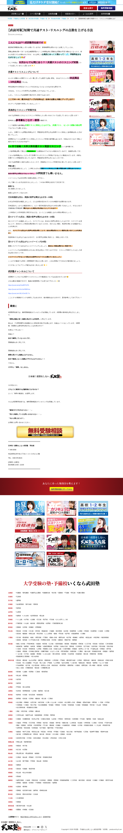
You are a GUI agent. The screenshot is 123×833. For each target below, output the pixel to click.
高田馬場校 (59, 643)
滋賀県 (10, 715)
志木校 (66, 631)
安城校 (51, 705)
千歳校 (67, 592)
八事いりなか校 (51, 702)
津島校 (105, 705)
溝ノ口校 (43, 663)
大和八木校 (62, 738)
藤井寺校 (50, 728)
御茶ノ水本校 (21, 643)
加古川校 (70, 731)
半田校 (107, 702)
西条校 (31, 757)
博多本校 (35, 780)
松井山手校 (35, 719)
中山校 (36, 663)
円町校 (60, 719)
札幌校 (19, 592)
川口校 (31, 631)
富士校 (44, 698)
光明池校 (35, 728)
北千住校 (87, 646)
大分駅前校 (20, 798)
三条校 (38, 671)
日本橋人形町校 (34, 651)
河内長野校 (37, 725)
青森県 (10, 597)
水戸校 (26, 619)
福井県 (10, 683)
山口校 (19, 761)
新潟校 (19, 671)
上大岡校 (57, 663)
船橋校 (75, 637)
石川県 (10, 679)
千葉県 (10, 637)
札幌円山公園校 (36, 592)
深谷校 (19, 633)
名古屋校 (19, 702)
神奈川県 (11, 660)
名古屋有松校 (21, 707)
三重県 (10, 711)
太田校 (25, 627)
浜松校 (25, 698)
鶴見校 (89, 663)
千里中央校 (108, 722)
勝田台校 (62, 637)
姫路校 (19, 731)
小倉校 (28, 780)
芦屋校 (56, 731)
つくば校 (19, 619)
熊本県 (10, 794)
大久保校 (55, 734)
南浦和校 (73, 631)
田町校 (81, 643)
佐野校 (48, 623)
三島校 (50, 698)
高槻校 (52, 722)
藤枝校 (38, 698)
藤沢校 (40, 660)
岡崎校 (26, 702)
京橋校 (58, 725)
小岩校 (19, 649)
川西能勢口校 (27, 734)
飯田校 (40, 691)
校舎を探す (88, 8)
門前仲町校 (30, 643)
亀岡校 (89, 719)
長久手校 (33, 705)
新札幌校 (26, 592)
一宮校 (101, 702)
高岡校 (25, 675)
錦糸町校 (19, 646)
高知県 (10, 776)
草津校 (46, 715)
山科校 (54, 719)
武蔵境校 (79, 654)
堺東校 (39, 722)
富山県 (10, 675)
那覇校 (19, 809)
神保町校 (32, 649)
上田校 (34, 691)
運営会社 (27, 830)
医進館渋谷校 (96, 651)
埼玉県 (10, 631)
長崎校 (19, 790)
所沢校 (38, 631)
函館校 (60, 592)
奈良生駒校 (37, 738)
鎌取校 (60, 640)
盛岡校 (19, 600)
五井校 (54, 640)
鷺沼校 (99, 665)
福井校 (19, 683)
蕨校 (55, 633)
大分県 (10, 798)
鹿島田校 (70, 665)
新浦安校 (26, 637)
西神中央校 (104, 731)
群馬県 (10, 627)
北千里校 (43, 728)
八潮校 (83, 633)
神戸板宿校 (78, 731)
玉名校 (36, 794)
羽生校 (61, 633)
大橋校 (95, 780)
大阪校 (19, 722)
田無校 (75, 649)
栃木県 (10, 623)
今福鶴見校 (66, 725)
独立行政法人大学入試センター (31, 817)
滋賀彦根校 (38, 715)
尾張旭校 (71, 705)
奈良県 (10, 738)
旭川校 (54, 592)
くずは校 (98, 725)
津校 (18, 711)
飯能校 (25, 633)
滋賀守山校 (29, 715)
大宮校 (25, 631)
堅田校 (53, 715)
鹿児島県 (11, 806)
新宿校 (67, 643)
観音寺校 (32, 768)
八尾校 (94, 722)
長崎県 (10, 790)
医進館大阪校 (88, 725)
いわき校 (26, 615)
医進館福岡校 (64, 780)
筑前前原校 (47, 782)
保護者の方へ (70, 14)
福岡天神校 (20, 780)
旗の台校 (87, 651)
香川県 (10, 769)
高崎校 (19, 627)
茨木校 (101, 722)
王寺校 (29, 738)
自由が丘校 (64, 646)
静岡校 (19, 698)
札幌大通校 (81, 592)
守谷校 (52, 619)
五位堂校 (46, 738)
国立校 (86, 654)
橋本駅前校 (28, 742)
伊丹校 (50, 731)
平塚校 (62, 660)
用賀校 (25, 651)
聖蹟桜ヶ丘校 (47, 649)
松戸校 (69, 637)
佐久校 (47, 691)
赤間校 (19, 782)
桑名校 (38, 711)
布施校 (74, 725)
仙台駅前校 (20, 604)
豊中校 (58, 722)
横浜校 (25, 660)
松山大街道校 (27, 772)
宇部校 (33, 761)
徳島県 (10, 765)
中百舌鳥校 (59, 728)
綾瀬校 (33, 654)
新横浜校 (48, 660)
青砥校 (105, 651)
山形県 (10, 612)
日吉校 (19, 663)
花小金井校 (35, 656)
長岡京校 (67, 719)
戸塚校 (50, 663)
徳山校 (39, 761)
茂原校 (19, 640)
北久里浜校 (35, 665)
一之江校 (19, 654)
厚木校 (19, 660)
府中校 (109, 649)
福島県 (10, 616)
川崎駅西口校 (45, 668)
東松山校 (32, 633)
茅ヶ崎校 (92, 665)
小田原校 (55, 660)
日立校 (39, 619)
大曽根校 (19, 705)
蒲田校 (112, 651)
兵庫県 (10, 732)
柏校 (32, 637)
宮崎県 (10, 802)
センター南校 (103, 663)
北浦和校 (93, 631)
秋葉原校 (73, 651)
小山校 (26, 623)
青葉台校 (87, 660)
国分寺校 (110, 646)
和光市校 (40, 633)
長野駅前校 (26, 691)
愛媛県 (10, 773)
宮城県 (10, 604)
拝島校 (102, 649)
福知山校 (101, 719)
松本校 (19, 691)
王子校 (26, 654)
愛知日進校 (86, 702)
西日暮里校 (64, 651)
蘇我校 (75, 640)
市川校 (19, 637)
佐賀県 (10, 787)
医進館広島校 (47, 757)
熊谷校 (19, 631)
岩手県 (10, 600)
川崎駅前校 (29, 668)
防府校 (45, 761)
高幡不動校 (45, 651)
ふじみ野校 (48, 633)
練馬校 (26, 646)
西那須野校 (40, 623)
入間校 (107, 631)
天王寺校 (32, 722)
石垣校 (31, 809)
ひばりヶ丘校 (55, 651)
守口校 (45, 725)
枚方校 (45, 722)
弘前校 (19, 596)
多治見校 (32, 694)
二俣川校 (74, 663)
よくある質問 (88, 14)
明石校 (43, 731)
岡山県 (10, 753)
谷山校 (29, 805)
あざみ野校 (32, 660)
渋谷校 (25, 649)
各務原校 (40, 694)
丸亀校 (25, 768)
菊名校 (37, 668)
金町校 (33, 646)
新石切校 (27, 728)
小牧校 (26, 705)
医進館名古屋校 (32, 707)
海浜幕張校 (105, 637)
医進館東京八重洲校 (23, 656)
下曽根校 (38, 782)
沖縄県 (10, 810)
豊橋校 (79, 702)
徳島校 (19, 765)
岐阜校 (19, 694)
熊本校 (19, 794)
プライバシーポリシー (39, 830)
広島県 (10, 757)
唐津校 (25, 786)
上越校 (25, 671)
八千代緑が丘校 (34, 640)
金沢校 (19, 679)
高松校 (19, 768)
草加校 (86, 631)
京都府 (10, 719)
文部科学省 (46, 817)
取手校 (45, 619)
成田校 (81, 637)
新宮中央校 (109, 780)
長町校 (36, 604)
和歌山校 (19, 742)
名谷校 (69, 734)
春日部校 (59, 631)
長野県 (10, 691)
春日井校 (41, 702)
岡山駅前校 (29, 753)
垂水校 (48, 734)
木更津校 (96, 637)
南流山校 (89, 637)
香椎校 (50, 780)
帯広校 (73, 592)
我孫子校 (67, 640)
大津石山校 (20, 715)
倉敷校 (37, 753)
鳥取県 (10, 746)
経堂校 (64, 654)
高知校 (19, 776)
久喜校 (101, 631)
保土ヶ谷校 (20, 668)
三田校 (86, 731)
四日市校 (24, 711)
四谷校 (95, 643)
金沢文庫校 (65, 663)
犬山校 (99, 705)
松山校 (19, 772)
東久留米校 (56, 654)
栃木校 (33, 623)
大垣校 (25, 694)
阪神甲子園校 (94, 731)
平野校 (25, 722)
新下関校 (26, 761)
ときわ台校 (47, 654)
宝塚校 (62, 731)
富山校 (19, 675)
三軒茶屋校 (109, 643)
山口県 (10, 761)
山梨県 (10, 687)
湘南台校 (82, 663)
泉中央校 (29, 604)
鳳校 (18, 725)
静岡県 (10, 698)
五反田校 (71, 654)
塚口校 (42, 734)
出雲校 (25, 749)
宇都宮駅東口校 (58, 623)
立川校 (51, 643)
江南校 (78, 705)
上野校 (39, 649)
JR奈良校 (54, 738)
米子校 (25, 745)
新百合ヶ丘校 (45, 665)
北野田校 (19, 728)
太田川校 (33, 702)
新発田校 (45, 671)
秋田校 (19, 608)
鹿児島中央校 (21, 805)
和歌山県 (11, 742)
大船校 (77, 665)
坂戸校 (67, 633)
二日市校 (74, 780)
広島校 (19, 757)
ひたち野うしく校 (62, 619)
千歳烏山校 (94, 649)
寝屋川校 (65, 722)
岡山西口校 (20, 753)
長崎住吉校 (43, 790)
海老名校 (55, 665)
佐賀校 (19, 786)
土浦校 (33, 619)
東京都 (10, 644)
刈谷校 (60, 702)
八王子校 (88, 643)
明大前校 (102, 646)
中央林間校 (20, 665)
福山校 (25, 757)
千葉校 (45, 637)
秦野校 (95, 663)
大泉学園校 (66, 649)
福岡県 (10, 780)
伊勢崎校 (38, 627)
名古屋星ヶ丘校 (70, 702)
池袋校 (38, 643)
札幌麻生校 (46, 592)
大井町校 (79, 646)
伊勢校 (31, 711)
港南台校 (101, 660)
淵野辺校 (85, 665)
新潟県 (10, 672)
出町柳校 (75, 719)
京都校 (19, 719)
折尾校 (31, 782)
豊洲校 (39, 654)
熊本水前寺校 (27, 794)
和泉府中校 (106, 725)
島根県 (10, 750)
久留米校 (43, 780)
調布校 (72, 646)
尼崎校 (62, 734)
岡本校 (36, 734)
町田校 (45, 643)
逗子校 (28, 665)
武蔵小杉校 (109, 660)
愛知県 (10, 702)
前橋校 (31, 627)
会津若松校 (34, 615)
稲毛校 (25, 640)
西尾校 (58, 705)
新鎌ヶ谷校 (53, 637)
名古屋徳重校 (42, 705)
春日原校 (82, 780)
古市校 (80, 725)
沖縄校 (25, 809)
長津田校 (63, 665)
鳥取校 (19, 745)
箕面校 (23, 725)
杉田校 (106, 665)
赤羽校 (56, 646)
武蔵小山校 (57, 649)
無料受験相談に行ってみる (61, 489)
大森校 (19, 651)
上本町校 (73, 722)
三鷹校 (80, 651)
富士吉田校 (26, 687)
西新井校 (93, 654)
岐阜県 (10, 695)
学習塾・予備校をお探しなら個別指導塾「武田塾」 (91, 829)
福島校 (19, 615)
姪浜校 (89, 780)
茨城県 (10, 619)
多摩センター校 (84, 649)
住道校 (80, 722)
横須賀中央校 (71, 660)
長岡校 (31, 671)
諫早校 (36, 790)
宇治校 (82, 719)
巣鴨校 (39, 646)
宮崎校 (19, 802)
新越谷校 (45, 631)
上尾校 (80, 631)
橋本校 (94, 660)
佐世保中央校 (27, 790)
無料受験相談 (106, 8)
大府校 (64, 705)
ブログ (11, 25)
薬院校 (25, 782)
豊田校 (94, 702)
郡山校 (42, 615)
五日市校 (38, 757)
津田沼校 (38, 637)
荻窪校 (101, 643)
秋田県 (10, 608)
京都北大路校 (45, 719)
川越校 (52, 631)
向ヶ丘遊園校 (27, 663)
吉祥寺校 (94, 646)
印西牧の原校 (45, 640)
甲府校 (19, 687)
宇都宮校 (19, 623)
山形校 (19, 612)
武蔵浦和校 (75, 633)
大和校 (79, 660)
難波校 (52, 725)
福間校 (55, 782)
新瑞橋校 (85, 705)
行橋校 (101, 780)
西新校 (56, 780)
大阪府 (10, 723)
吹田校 (30, 725)
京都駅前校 (26, 719)
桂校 (94, 719)
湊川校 (19, 734)
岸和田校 (87, 722)
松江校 (19, 749)
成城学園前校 (47, 646)
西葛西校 (74, 643)
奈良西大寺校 (21, 738)
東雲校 (100, 654)
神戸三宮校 (26, 731)
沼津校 (31, 698)
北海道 (10, 593)
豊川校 (92, 705)
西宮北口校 (35, 731)
